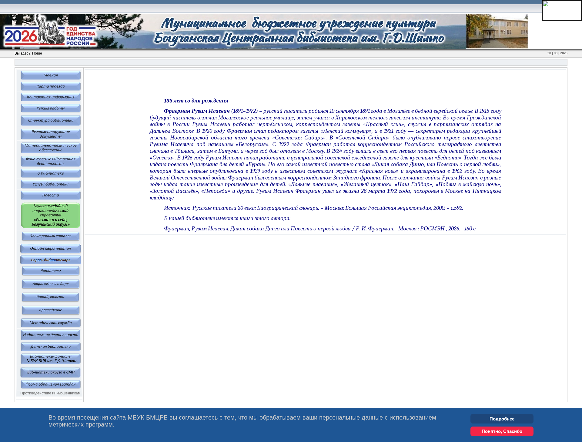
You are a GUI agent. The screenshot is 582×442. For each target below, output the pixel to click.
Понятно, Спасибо (502, 431)
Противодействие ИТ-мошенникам (50, 393)
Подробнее (502, 418)
